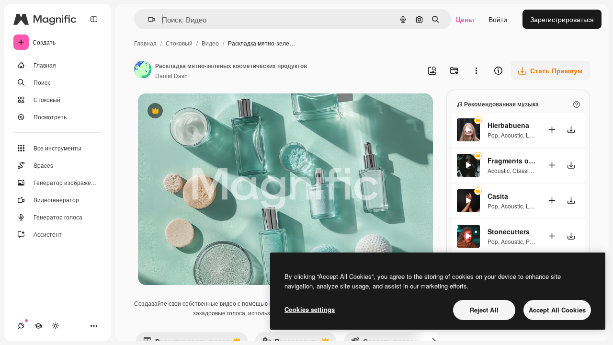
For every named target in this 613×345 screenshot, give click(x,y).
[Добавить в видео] (551, 129)
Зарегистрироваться (562, 19)
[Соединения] (21, 326)
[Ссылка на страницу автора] (142, 70)
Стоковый (179, 43)
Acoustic (512, 135)
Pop (493, 135)
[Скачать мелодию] (570, 129)
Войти (497, 19)
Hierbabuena (508, 125)
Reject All (484, 309)
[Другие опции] (476, 70)
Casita (498, 196)
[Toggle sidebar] (94, 19)
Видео (210, 43)
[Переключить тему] (55, 326)
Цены (465, 19)
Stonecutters (509, 231)
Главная (145, 43)
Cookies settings (309, 309)
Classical (524, 170)
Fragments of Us (511, 160)
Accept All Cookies (557, 309)
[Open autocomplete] (148, 19)
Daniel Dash (171, 75)
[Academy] (38, 326)
